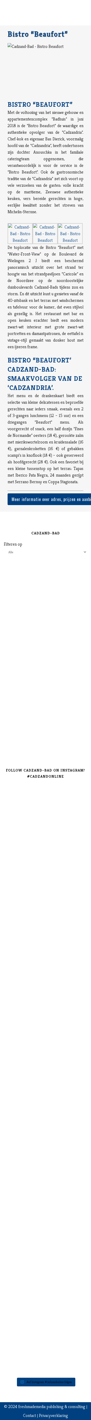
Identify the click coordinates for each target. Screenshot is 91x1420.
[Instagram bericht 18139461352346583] (45, 868)
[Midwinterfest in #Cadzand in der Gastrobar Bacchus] (45, 949)
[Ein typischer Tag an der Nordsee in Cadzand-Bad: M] (45, 1100)
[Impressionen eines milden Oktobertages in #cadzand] (45, 1136)
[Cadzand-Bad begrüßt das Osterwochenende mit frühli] (45, 1304)
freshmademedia (32, 1406)
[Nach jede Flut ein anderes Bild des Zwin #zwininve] (45, 1279)
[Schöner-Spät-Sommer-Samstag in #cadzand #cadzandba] (45, 884)
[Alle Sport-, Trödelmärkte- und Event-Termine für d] (45, 916)
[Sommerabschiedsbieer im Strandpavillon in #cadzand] (45, 1178)
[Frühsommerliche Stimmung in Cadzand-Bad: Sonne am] (45, 1243)
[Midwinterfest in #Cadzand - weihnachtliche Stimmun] (45, 981)
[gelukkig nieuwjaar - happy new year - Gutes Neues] (45, 1346)
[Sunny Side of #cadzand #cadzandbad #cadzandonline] (45, 1211)
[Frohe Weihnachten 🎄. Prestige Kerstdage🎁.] (45, 1039)
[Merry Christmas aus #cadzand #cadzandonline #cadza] (45, 1017)
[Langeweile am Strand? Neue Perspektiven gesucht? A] (45, 1064)
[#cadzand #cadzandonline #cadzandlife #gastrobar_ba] (45, 793)
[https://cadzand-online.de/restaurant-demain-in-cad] (45, 832)
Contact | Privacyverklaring (45, 1415)
